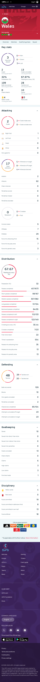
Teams (4, 570)
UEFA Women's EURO (4, 6)
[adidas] (6, 525)
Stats (3, 566)
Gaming (23, 554)
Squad (35, 42)
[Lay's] (27, 525)
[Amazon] (13, 525)
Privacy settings (6, 658)
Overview (6, 42)
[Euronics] (23, 530)
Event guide (24, 562)
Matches (14, 42)
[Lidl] (33, 525)
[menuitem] (13, 6)
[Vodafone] (16, 530)
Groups (4, 558)
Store (22, 574)
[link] (12, 6)
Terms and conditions (8, 652)
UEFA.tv (4, 562)
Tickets (23, 558)
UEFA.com (5, 593)
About (23, 570)
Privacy (4, 648)
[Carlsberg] (20, 525)
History (23, 566)
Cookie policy (6, 655)
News (3, 574)
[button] (34, 6)
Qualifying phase (24, 42)
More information (32, 538)
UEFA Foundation (7, 597)
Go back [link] (6, 14)
